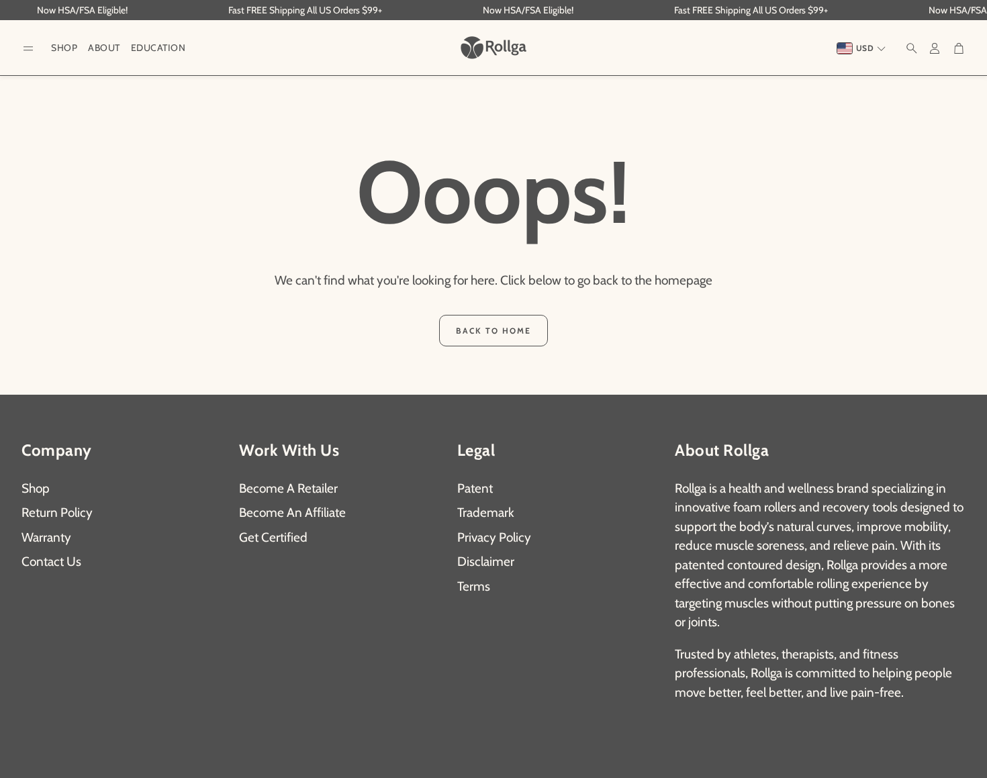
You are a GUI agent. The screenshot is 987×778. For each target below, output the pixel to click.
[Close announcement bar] (973, 10)
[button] (28, 49)
